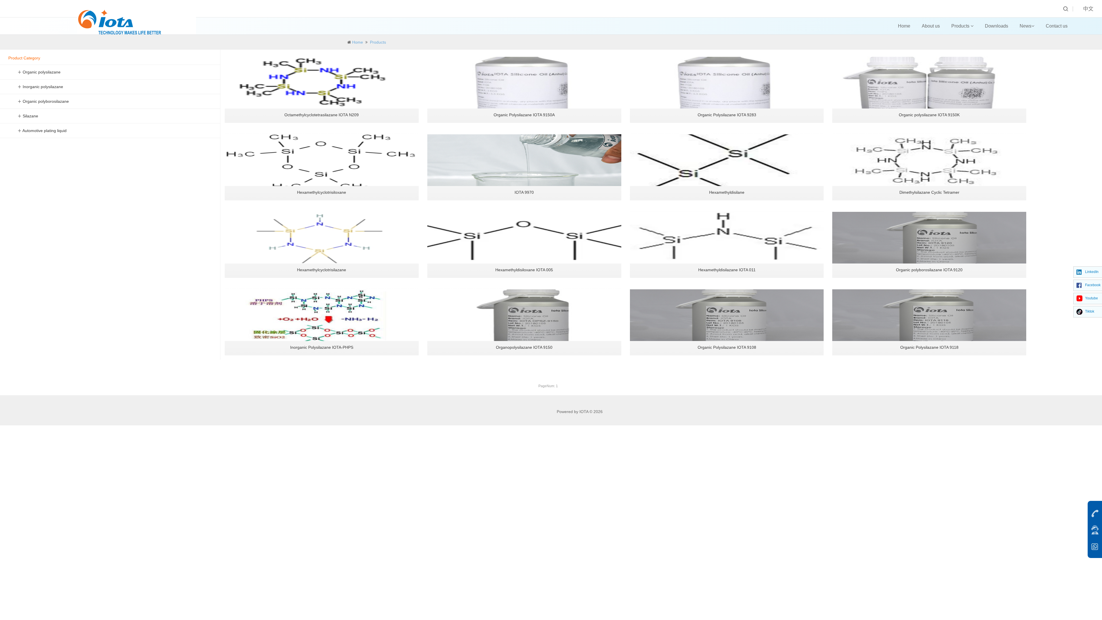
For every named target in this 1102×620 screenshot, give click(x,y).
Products (961, 26)
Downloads (996, 26)
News (1025, 26)
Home (904, 26)
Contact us (1057, 26)
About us (931, 26)
